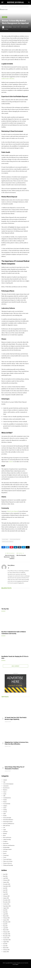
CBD (4, 795)
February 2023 (6, 931)
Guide (4, 813)
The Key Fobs (5, 609)
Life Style (5, 831)
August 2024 (6, 908)
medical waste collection (7, 78)
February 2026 (6, 880)
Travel (4, 857)
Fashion (5, 799)
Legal (4, 829)
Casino (4, 793)
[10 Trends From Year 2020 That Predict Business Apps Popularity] (15, 707)
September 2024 (7, 906)
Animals (5, 780)
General (5, 811)
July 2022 (5, 943)
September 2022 (7, 939)
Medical (5, 833)
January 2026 (6, 882)
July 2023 (5, 924)
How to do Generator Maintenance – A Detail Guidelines (9, 557)
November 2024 (6, 902)
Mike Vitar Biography (21, 555)
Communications (7, 797)
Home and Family (7, 817)
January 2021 (6, 951)
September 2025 (7, 886)
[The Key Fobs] (15, 599)
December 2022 (6, 933)
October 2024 (6, 904)
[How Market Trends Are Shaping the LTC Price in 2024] (15, 646)
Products (5, 841)
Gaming (5, 809)
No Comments (25, 27)
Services (5, 851)
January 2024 (6, 920)
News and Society (7, 837)
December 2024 (6, 900)
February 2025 (6, 896)
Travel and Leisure (7, 859)
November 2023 (6, 922)
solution (11, 461)
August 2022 (6, 941)
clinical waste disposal (13, 511)
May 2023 (5, 925)
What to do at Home (7, 861)
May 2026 (5, 876)
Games (4, 807)
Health (4, 815)
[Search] (29, 2)
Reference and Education (8, 845)
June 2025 (5, 890)
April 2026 (5, 878)
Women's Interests (7, 863)
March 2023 (5, 929)
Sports (4, 853)
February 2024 (6, 918)
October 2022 (6, 937)
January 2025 (6, 898)
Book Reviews (6, 787)
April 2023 (5, 927)
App (4, 782)
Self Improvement (7, 849)
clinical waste (5, 539)
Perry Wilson (9, 27)
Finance (5, 801)
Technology (6, 855)
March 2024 (5, 916)
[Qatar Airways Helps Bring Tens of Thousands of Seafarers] (15, 757)
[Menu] (2, 2)
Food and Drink (6, 803)
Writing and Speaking (8, 865)
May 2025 (5, 892)
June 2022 (5, 945)
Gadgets (5, 805)
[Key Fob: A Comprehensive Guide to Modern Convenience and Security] (15, 622)
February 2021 (6, 949)
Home (2, 6)
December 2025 (6, 884)
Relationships (6, 847)
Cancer (4, 791)
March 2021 (5, 947)
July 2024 (5, 910)
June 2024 (5, 912)
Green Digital (15, 964)
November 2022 (6, 935)
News (4, 835)
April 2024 (5, 914)
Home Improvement (7, 821)
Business (5, 17)
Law (4, 827)
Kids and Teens (6, 825)
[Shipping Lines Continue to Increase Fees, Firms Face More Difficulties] (15, 732)
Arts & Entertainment (8, 784)
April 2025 (5, 894)
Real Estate (6, 843)
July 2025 (5, 888)
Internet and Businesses (8, 823)
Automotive (6, 785)
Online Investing (7, 839)
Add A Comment (15, 666)
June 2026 (5, 874)
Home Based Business (8, 819)
